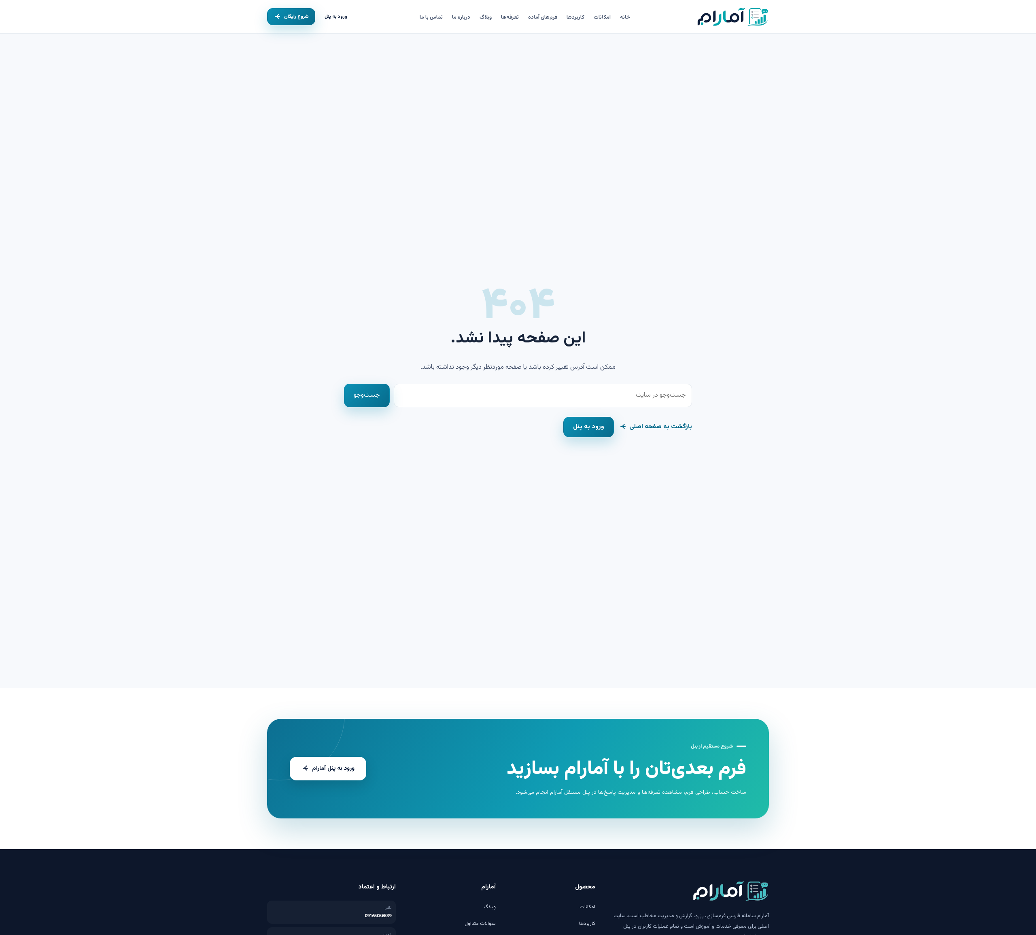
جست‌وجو (367, 395)
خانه (625, 17)
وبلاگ (486, 17)
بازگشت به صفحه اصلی (660, 427)
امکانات (602, 17)
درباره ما (461, 17)
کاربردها (575, 17)
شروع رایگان (296, 16)
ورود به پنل (336, 16)
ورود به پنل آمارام (333, 768)
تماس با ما (431, 17)
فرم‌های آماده (542, 17)
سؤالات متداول (480, 924)
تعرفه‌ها (510, 17)
